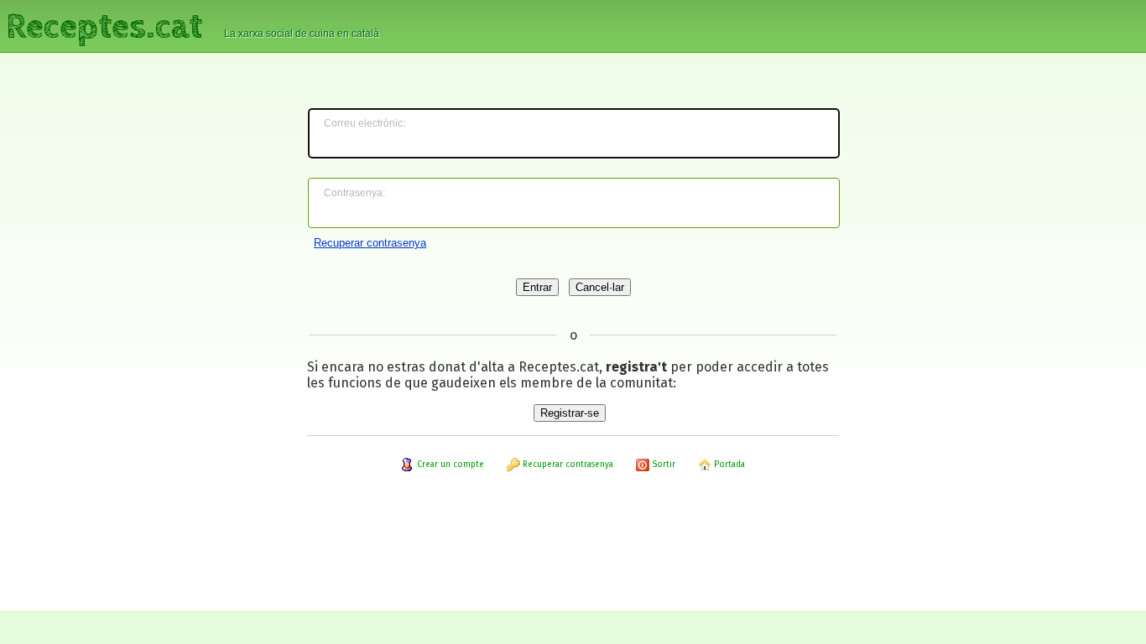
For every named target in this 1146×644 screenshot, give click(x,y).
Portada (728, 465)
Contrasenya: (354, 193)
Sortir (662, 465)
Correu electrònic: (364, 123)
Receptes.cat (104, 24)
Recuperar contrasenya (370, 242)
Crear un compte (449, 465)
